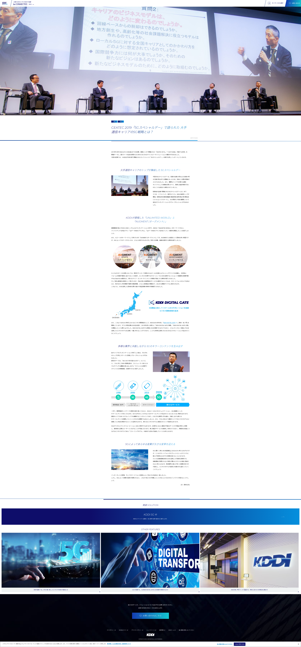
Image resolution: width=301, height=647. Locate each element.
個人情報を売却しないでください (224, 644)
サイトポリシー (110, 630)
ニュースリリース (150, 630)
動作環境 (161, 630)
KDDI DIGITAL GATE (169, 323)
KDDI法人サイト (122, 630)
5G (120, 121)
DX (114, 121)
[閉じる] (298, 644)
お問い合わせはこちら (152, 616)
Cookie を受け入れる (240, 644)
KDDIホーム (171, 630)
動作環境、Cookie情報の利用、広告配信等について (119, 643)
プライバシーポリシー (136, 630)
